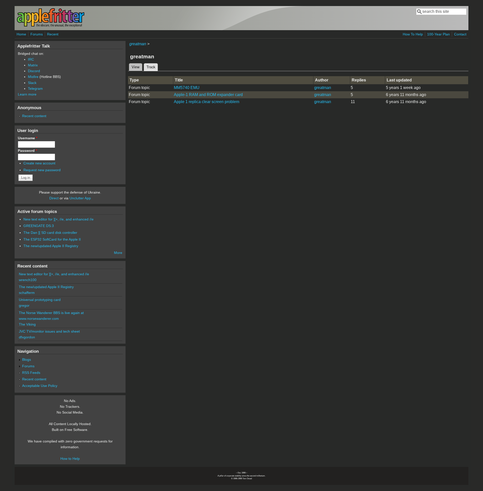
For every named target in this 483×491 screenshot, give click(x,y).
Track (152, 66)
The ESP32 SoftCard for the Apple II (52, 239)
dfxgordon (27, 337)
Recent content (34, 116)
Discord (34, 71)
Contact (460, 34)
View (136, 66)
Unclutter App (80, 198)
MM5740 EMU (186, 87)
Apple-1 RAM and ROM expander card (208, 95)
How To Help (413, 34)
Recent (52, 34)
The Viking (27, 324)
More (118, 253)
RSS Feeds (31, 373)
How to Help (70, 459)
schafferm (27, 293)
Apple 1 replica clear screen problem (206, 102)
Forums (36, 34)
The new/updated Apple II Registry (50, 246)
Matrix (33, 65)
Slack (32, 83)
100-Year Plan (438, 34)
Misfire (33, 77)
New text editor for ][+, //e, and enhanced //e (58, 219)
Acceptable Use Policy (39, 386)
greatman (137, 44)
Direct (54, 198)
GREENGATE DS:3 (38, 226)
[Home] (50, 26)
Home (21, 34)
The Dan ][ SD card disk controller (50, 233)
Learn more (27, 94)
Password (27, 151)
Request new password (42, 170)
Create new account (39, 163)
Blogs (26, 360)
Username (27, 138)
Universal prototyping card (40, 300)
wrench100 (27, 280)
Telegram (35, 88)
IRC (31, 59)
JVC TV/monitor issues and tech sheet (49, 331)
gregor (24, 305)
